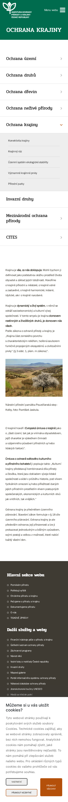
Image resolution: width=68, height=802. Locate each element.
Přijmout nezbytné (22, 792)
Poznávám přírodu (20, 584)
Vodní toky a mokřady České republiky (30, 661)
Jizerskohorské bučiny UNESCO (26, 688)
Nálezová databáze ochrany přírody (28, 683)
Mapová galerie (18, 672)
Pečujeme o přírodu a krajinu (25, 601)
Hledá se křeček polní (21, 694)
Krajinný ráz (15, 151)
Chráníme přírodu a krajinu (24, 595)
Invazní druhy (20, 199)
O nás (14, 612)
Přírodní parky (16, 183)
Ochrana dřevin (21, 91)
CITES (11, 237)
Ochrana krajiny (22, 124)
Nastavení (17, 782)
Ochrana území (21, 58)
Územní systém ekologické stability (28, 162)
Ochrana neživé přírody (29, 108)
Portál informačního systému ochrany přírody (33, 677)
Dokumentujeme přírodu (23, 606)
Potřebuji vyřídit (18, 590)
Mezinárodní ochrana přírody (27, 218)
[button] (54, 10)
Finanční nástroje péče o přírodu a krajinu (32, 639)
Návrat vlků (16, 656)
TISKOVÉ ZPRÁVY (19, 617)
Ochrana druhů (21, 75)
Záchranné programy (21, 650)
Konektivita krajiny (18, 140)
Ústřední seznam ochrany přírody (27, 645)
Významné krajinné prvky (22, 172)
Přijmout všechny (51, 787)
